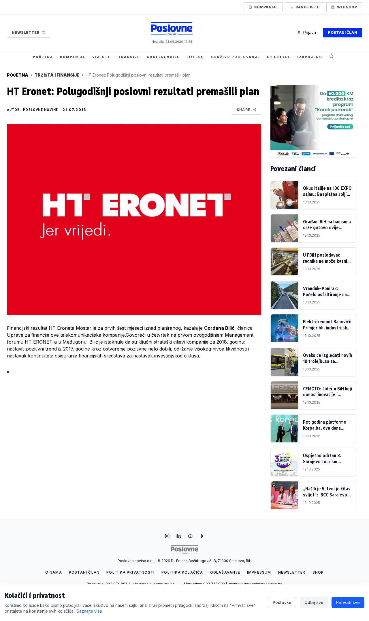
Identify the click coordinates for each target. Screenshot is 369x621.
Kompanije (266, 7)
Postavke (282, 602)
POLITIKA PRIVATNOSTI (130, 572)
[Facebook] (201, 536)
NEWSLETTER (292, 572)
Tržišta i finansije (57, 75)
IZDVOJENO (309, 56)
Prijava (309, 32)
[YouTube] (190, 536)
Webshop (347, 7)
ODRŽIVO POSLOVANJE (235, 56)
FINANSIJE (128, 56)
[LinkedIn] (178, 536)
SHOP (318, 572)
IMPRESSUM (259, 572)
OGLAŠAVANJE (225, 572)
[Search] (331, 57)
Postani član (342, 32)
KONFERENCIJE (163, 56)
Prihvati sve (348, 602)
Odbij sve (313, 602)
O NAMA (53, 572)
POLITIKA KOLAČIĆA (182, 572)
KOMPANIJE (72, 56)
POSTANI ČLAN (84, 572)
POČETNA (43, 56)
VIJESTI (101, 56)
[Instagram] (167, 536)
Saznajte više (89, 611)
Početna (17, 75)
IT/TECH (195, 56)
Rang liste (307, 7)
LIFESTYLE (278, 56)
